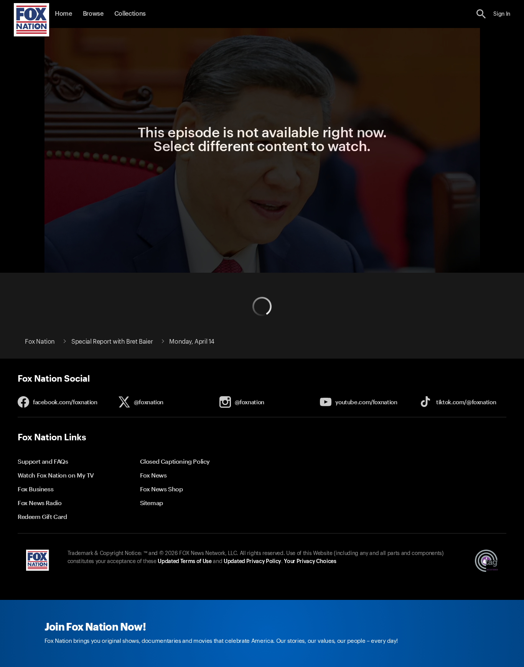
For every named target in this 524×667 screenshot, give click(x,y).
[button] (481, 14)
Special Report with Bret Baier (112, 342)
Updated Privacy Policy (252, 561)
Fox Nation (40, 342)
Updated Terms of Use (184, 561)
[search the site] (481, 14)
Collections (130, 14)
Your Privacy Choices (310, 561)
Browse (93, 14)
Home (63, 14)
